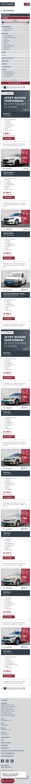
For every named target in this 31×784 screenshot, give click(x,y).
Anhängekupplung (9, 72)
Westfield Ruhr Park (6, 729)
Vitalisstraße (4, 725)
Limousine (6, 44)
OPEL (26, 777)
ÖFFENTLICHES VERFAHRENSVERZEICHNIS (12, 750)
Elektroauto (7, 30)
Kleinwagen (7, 40)
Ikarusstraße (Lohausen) (7, 709)
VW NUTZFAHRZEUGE (22, 778)
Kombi (5, 42)
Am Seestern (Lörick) (6, 712)
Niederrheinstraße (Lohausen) (9, 706)
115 (24, 87)
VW (14, 778)
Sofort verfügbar (8, 28)
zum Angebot (8, 138)
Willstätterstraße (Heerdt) (8, 714)
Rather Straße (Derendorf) (8, 711)
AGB (2, 740)
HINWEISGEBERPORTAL (7, 756)
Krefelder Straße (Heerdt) (7, 705)
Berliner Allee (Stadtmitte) (8, 716)
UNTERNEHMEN (5, 737)
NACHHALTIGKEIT (6, 742)
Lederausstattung (8, 73)
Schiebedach (7, 77)
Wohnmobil (7, 49)
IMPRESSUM (4, 745)
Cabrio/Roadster (8, 35)
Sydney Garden (5, 734)
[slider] (3, 22)
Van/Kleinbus (7, 47)
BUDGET (15, 20)
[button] (7, 781)
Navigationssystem (9, 75)
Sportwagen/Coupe (9, 45)
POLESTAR (4, 778)
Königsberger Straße (6, 720)
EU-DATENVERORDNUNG (8, 753)
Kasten (5, 39)
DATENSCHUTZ (5, 748)
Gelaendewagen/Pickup (10, 37)
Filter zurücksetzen (14, 83)
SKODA (10, 778)
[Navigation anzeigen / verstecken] (29, 4)
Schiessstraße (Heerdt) (7, 708)
